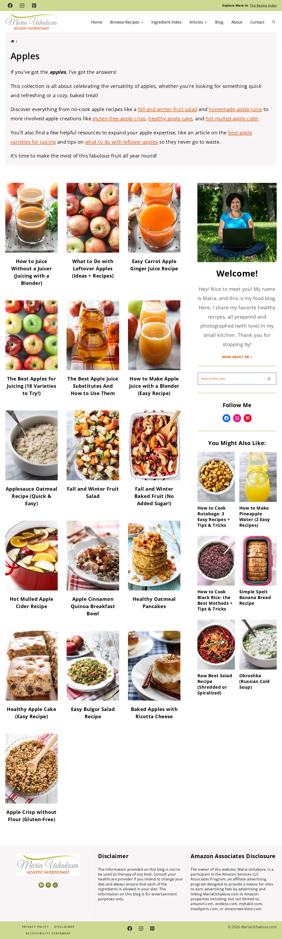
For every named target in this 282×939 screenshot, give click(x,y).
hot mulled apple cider (232, 118)
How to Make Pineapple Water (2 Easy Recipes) (254, 516)
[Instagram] (22, 5)
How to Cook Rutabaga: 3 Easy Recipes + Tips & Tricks (213, 516)
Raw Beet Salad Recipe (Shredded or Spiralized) (214, 684)
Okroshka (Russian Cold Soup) (254, 681)
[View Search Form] (274, 22)
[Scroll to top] (270, 921)
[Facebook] (10, 5)
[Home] (13, 41)
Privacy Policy (35, 927)
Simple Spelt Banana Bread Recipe (255, 597)
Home (96, 22)
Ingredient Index (166, 22)
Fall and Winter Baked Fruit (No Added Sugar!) (154, 496)
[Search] (269, 378)
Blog (219, 22)
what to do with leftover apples (121, 141)
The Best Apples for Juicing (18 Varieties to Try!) (31, 385)
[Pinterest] (34, 5)
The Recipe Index (263, 5)
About (236, 22)
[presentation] (216, 477)
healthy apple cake (170, 118)
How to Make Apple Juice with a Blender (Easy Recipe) (154, 385)
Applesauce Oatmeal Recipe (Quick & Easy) (32, 496)
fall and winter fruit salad (167, 109)
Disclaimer (64, 927)
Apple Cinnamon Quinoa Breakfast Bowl (93, 606)
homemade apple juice (235, 109)
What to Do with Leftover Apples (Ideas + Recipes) (92, 268)
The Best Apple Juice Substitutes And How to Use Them (92, 385)
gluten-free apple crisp (119, 118)
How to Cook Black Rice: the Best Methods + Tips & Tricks (214, 600)
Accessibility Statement (48, 933)
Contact (257, 22)
